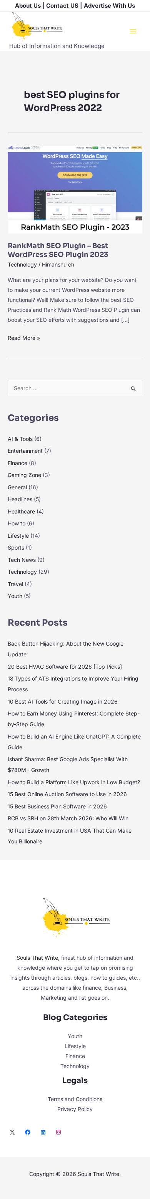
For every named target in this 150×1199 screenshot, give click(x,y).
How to (16, 523)
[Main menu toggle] (133, 31)
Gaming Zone (24, 475)
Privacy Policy (75, 1109)
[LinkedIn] (43, 1132)
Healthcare (21, 511)
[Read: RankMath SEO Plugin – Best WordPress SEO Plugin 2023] (75, 189)
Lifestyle (18, 535)
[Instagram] (58, 1132)
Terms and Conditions (75, 1099)
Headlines (20, 499)
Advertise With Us (109, 5)
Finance (17, 463)
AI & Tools (20, 439)
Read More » (24, 337)
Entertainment (25, 450)
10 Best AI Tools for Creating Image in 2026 (63, 701)
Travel (15, 584)
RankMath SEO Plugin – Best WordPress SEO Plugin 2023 (58, 250)
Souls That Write (37, 957)
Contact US (62, 5)
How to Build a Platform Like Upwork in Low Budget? (74, 782)
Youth (15, 596)
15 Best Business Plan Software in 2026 (57, 806)
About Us (28, 5)
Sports (16, 547)
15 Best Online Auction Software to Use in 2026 (67, 794)
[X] (12, 1132)
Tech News (22, 559)
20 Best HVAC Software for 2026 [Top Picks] (65, 666)
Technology (22, 264)
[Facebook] (28, 1132)
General (17, 487)
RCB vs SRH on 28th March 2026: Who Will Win (68, 818)
